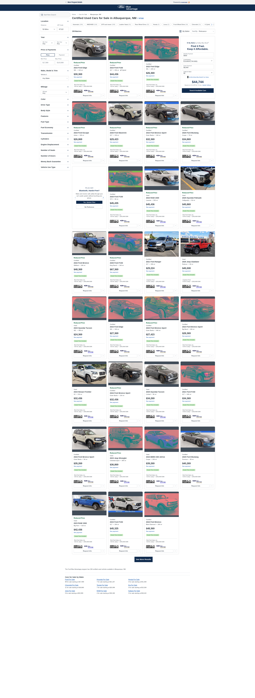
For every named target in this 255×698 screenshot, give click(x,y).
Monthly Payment (188, 53)
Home (74, 14)
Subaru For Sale (134, 591)
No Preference (89, 207)
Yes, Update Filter (89, 202)
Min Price (44, 59)
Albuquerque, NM (95, 14)
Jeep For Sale (70, 591)
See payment (78, 77)
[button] (48, 54)
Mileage (45, 91)
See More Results (143, 559)
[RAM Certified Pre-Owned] (161, 221)
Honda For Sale (134, 579)
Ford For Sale (70, 579)
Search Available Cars (198, 90)
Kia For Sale (132, 585)
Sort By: (195, 31)
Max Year (59, 42)
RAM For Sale (102, 591)
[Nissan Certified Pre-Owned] (88, 416)
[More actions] (103, 95)
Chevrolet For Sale (71, 585)
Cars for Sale (83, 14)
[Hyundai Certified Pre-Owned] (197, 221)
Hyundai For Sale (103, 579)
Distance (43, 25)
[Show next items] (211, 24)
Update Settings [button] (206, 85)
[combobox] (55, 14)
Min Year (45, 42)
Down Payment (187, 65)
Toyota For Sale (102, 585)
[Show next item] (103, 197)
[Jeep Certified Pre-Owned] (197, 286)
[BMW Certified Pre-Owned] (161, 481)
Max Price (58, 59)
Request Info (87, 95)
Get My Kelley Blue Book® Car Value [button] (199, 77)
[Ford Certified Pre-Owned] (88, 91)
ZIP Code (60, 25)
